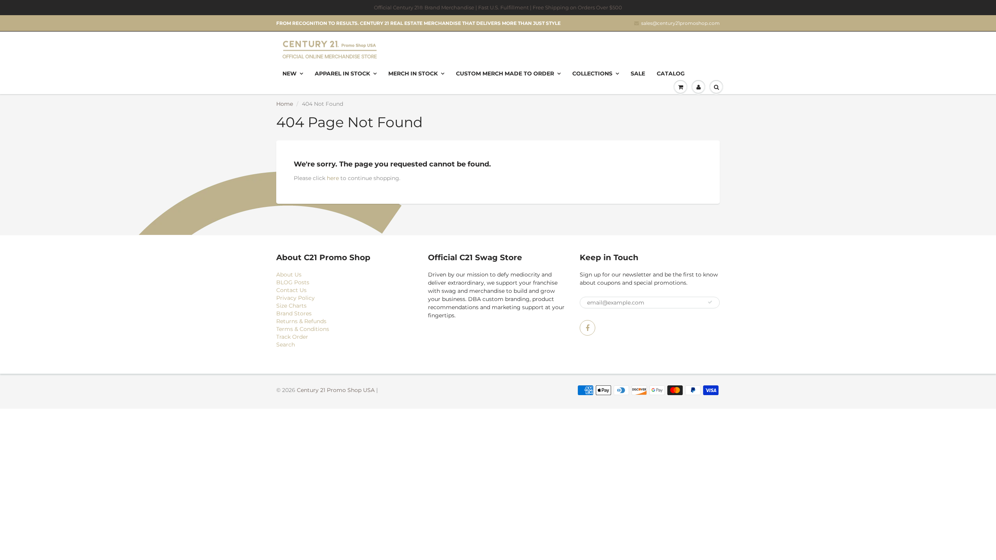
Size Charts (291, 305)
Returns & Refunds (301, 321)
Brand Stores (294, 313)
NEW (289, 73)
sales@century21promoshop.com (680, 23)
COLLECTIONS (592, 73)
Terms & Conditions (302, 329)
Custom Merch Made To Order (505, 73)
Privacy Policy (295, 297)
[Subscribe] (710, 302)
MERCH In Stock (413, 73)
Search (285, 344)
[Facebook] (587, 328)
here (333, 178)
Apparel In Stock (342, 73)
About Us (289, 274)
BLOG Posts (292, 282)
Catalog (671, 73)
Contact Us (291, 290)
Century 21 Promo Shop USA (336, 390)
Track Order (292, 336)
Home (284, 103)
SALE (638, 73)
